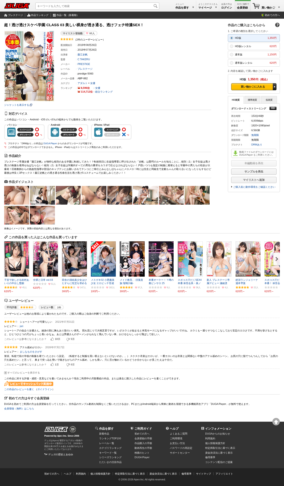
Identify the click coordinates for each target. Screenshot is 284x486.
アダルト (83, 83)
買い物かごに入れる (253, 86)
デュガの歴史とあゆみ (60, 454)
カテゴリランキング (110, 448)
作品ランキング (39, 15)
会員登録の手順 (143, 438)
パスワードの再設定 (181, 448)
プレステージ (15, 15)
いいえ (68, 339)
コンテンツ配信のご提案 (219, 462)
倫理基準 (210, 457)
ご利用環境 (176, 438)
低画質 (269, 100)
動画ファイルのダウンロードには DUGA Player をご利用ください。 (256, 153)
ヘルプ (174, 428)
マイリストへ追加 (254, 179)
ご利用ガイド (143, 428)
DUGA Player (50, 143)
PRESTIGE (84, 64)
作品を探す (106, 428)
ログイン (226, 7)
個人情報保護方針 (215, 443)
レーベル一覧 (106, 443)
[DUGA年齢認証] (56, 429)
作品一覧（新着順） (68, 15)
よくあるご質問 (178, 433)
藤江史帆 (83, 54)
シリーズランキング (110, 457)
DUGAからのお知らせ (217, 433)
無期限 (255, 135)
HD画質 (236, 100)
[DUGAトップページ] (17, 6)
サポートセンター (180, 452)
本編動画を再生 (253, 163)
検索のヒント (142, 452)
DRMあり (256, 144)
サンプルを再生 (253, 171)
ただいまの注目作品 (110, 462)
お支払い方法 (177, 443)
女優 (92, 83)
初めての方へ (272, 15)
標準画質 (252, 100)
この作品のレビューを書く (19, 389)
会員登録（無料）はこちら (19, 408)
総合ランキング (104, 91)
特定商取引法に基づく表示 (130, 473)
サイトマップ (203, 473)
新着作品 (104, 433)
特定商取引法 (220, 448)
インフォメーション (218, 428)
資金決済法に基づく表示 (163, 473)
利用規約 (210, 438)
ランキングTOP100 (110, 438)
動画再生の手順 (143, 448)
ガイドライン (44, 389)
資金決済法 (219, 452)
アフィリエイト (224, 473)
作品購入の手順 (143, 443)
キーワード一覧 (108, 452)
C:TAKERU (84, 59)
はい (52, 339)
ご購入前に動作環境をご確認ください (254, 187)
